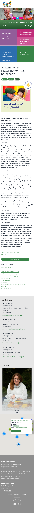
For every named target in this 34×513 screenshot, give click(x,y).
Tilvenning (4, 282)
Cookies (17, 499)
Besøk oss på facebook (15, 259)
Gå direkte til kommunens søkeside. (25, 41)
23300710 (16, 426)
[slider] (10, 26)
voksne (26, 125)
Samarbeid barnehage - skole (10, 271)
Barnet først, (18, 201)
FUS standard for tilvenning (9, 274)
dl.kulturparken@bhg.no (8, 56)
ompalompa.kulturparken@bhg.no (13, 357)
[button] (10, 429)
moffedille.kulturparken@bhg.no (12, 315)
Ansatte (11, 79)
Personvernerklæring (7, 267)
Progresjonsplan (6, 280)
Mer (16, 79)
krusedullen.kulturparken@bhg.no (12, 343)
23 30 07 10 (5, 54)
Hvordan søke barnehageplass (10, 252)
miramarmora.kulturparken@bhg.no (13, 329)
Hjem (5, 79)
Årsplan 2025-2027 (6, 288)
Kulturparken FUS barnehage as (19, 420)
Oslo (6, 488)
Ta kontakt (15, 107)
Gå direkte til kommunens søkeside (11, 255)
